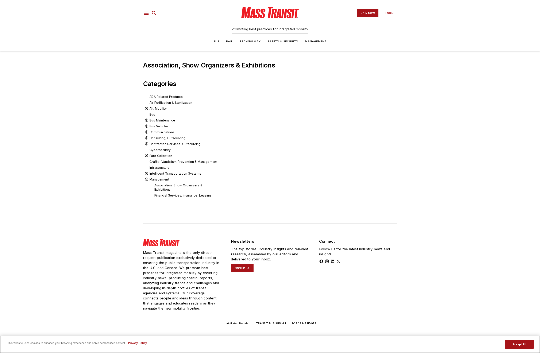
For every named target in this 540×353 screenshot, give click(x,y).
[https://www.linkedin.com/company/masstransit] (333, 261)
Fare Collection (161, 156)
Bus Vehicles (159, 126)
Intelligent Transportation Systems (175, 173)
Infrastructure (160, 167)
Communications (162, 132)
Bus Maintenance (162, 120)
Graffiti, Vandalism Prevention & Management (183, 161)
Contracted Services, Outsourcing (175, 144)
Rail (229, 41)
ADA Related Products (166, 96)
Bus (216, 41)
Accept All (519, 344)
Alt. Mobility (158, 108)
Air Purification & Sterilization (171, 102)
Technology (250, 41)
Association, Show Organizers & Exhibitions (178, 187)
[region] (270, 344)
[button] (146, 13)
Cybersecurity (160, 150)
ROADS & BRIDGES (304, 323)
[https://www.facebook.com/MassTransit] (321, 261)
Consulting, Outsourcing (167, 138)
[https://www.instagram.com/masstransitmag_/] (327, 261)
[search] (154, 13)
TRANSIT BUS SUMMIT (271, 323)
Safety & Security (282, 41)
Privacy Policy (137, 343)
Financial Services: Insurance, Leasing (182, 195)
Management (316, 41)
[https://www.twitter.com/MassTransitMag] (338, 261)
